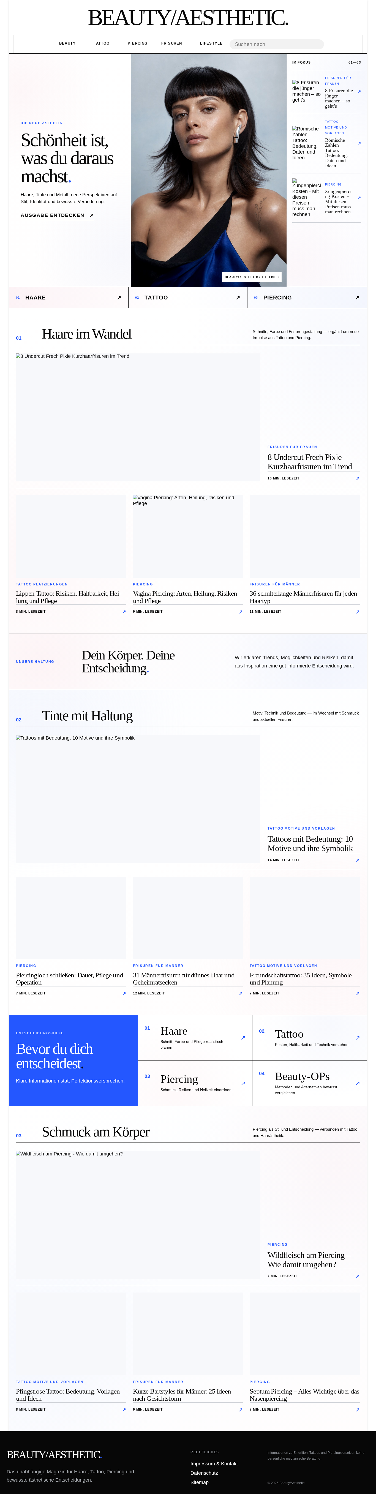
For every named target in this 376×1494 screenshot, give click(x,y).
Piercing (137, 43)
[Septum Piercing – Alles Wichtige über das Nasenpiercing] (305, 1334)
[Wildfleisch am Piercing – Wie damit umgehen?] (138, 1215)
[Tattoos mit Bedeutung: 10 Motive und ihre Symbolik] (138, 799)
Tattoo (101, 43)
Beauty (67, 43)
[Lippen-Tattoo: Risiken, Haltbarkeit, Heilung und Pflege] (71, 536)
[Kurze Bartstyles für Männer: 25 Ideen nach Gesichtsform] (188, 1334)
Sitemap (199, 1482)
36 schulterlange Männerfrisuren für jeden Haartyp (303, 597)
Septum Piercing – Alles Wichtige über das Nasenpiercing (304, 1394)
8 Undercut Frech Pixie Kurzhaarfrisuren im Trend (310, 461)
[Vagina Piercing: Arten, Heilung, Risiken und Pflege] (188, 536)
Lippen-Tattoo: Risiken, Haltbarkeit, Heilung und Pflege (68, 597)
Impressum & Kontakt (214, 1463)
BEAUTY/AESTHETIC (54, 1455)
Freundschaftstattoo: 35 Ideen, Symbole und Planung (301, 978)
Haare (69, 298)
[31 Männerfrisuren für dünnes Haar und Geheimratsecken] (188, 918)
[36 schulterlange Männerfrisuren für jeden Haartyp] (305, 536)
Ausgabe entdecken (57, 215)
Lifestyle (211, 43)
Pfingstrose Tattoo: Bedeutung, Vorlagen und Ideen (68, 1394)
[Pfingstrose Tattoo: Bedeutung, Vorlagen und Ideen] (71, 1334)
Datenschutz (204, 1473)
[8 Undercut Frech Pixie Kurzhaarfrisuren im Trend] (138, 417)
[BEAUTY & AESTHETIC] (188, 17)
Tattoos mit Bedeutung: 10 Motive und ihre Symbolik (310, 843)
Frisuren (171, 43)
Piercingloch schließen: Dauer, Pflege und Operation (69, 978)
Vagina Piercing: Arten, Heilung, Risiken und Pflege (185, 597)
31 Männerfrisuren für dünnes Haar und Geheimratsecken (184, 978)
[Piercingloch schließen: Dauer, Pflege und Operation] (71, 918)
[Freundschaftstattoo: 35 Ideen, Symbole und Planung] (305, 918)
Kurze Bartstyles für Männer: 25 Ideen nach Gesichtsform (182, 1394)
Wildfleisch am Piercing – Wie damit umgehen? (309, 1259)
